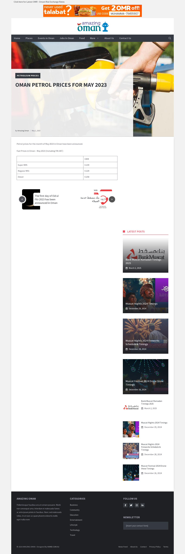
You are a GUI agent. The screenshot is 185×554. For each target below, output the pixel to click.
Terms (165, 546)
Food (82, 38)
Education (74, 515)
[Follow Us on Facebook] (125, 505)
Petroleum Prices (28, 75)
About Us (109, 38)
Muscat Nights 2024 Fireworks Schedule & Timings (142, 342)
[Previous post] (22, 199)
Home (17, 38)
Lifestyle (73, 525)
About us (134, 546)
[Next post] (112, 199)
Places (29, 38)
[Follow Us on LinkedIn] (142, 505)
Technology (75, 530)
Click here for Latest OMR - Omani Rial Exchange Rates (25, 1)
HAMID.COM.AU (53, 546)
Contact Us (125, 38)
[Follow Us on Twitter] (131, 505)
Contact (143, 546)
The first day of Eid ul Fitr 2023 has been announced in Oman (47, 199)
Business (74, 505)
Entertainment (76, 520)
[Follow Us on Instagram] (137, 505)
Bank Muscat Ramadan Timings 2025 (151, 402)
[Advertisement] (72, 110)
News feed (123, 546)
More (92, 38)
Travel (72, 535)
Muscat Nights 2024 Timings (141, 303)
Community (74, 510)
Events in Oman (46, 38)
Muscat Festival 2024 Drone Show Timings (153, 467)
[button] (170, 38)
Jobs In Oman (67, 38)
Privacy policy (155, 546)
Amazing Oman (23, 131)
